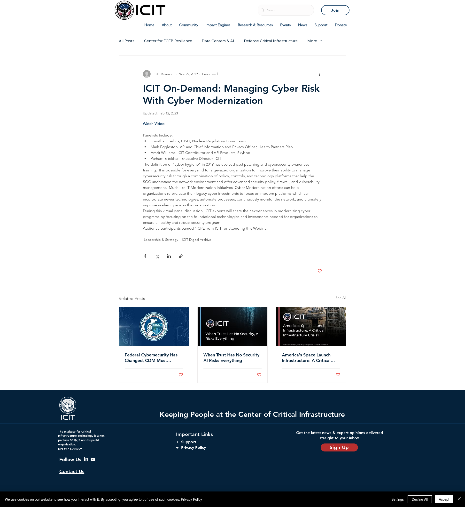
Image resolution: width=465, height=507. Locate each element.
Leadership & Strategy (161, 239)
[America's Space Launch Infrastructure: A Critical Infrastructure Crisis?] (311, 326)
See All (341, 298)
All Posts (126, 40)
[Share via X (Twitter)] (157, 256)
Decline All (420, 499)
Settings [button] (397, 499)
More (312, 40)
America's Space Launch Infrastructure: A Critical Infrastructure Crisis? (306, 357)
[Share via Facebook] (145, 256)
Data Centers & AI (218, 40)
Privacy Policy (191, 499)
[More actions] (319, 74)
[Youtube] (92, 459)
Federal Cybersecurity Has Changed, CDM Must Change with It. (151, 357)
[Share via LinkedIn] (169, 256)
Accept (444, 499)
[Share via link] (180, 256)
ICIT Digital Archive (196, 239)
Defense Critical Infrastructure (271, 40)
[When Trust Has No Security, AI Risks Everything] (233, 326)
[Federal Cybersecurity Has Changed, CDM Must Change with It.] (154, 326)
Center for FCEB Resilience (168, 40)
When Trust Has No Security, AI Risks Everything (232, 357)
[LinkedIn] (86, 459)
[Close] (459, 499)
